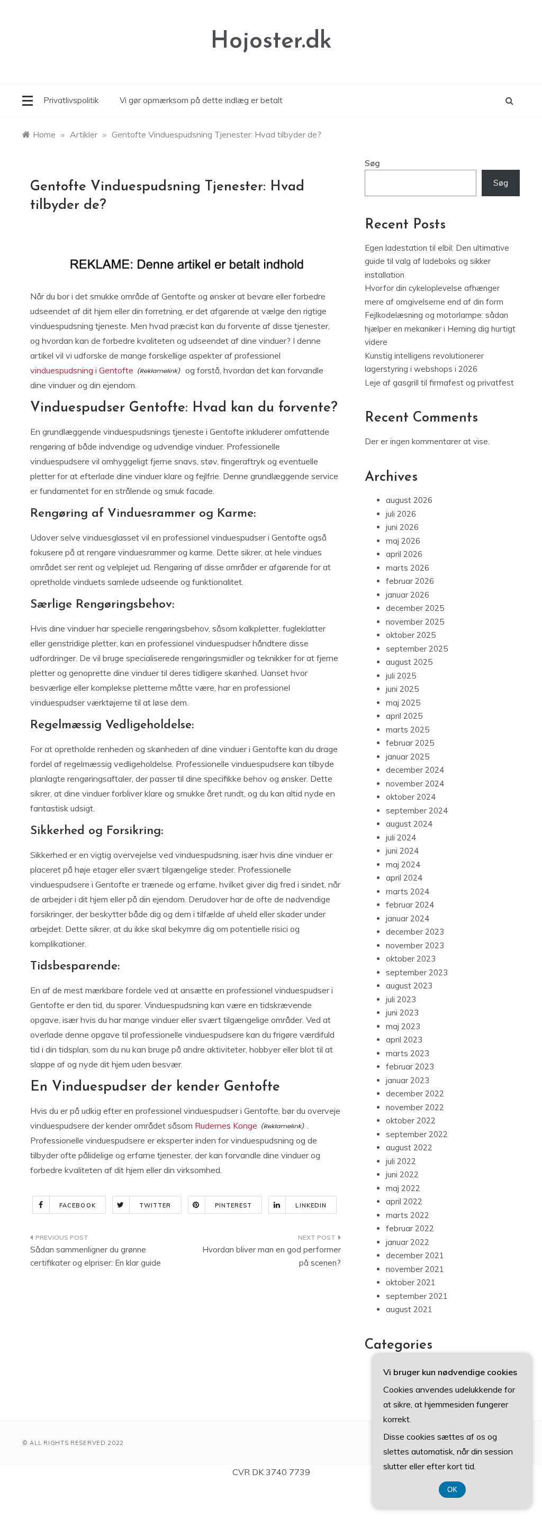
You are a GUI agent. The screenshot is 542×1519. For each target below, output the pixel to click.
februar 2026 (410, 581)
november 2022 (415, 1107)
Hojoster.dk (271, 41)
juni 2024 (402, 851)
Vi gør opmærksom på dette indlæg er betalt (201, 100)
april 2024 (404, 878)
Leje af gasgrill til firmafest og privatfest (439, 383)
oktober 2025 (411, 635)
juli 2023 (401, 999)
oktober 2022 (411, 1120)
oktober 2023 (411, 959)
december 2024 (415, 770)
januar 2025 (407, 757)
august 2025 (409, 662)
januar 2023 (407, 1080)
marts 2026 (407, 568)
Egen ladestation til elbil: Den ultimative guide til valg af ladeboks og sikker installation (437, 261)
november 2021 (415, 1269)
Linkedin (311, 1205)
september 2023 (417, 972)
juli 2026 (401, 514)
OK (452, 1490)
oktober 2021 (411, 1282)
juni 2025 (402, 689)
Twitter (155, 1205)
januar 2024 (407, 918)
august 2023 (409, 986)
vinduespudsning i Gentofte (81, 370)
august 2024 (409, 824)
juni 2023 (402, 1013)
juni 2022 (402, 1174)
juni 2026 (402, 527)
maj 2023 (403, 1026)
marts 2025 (407, 730)
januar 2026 (407, 595)
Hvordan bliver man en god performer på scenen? (271, 1256)
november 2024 (415, 784)
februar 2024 (410, 905)
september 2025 (417, 649)
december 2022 (415, 1093)
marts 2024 (407, 891)
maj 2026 (403, 541)
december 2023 (415, 932)
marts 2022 (407, 1215)
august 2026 (409, 500)
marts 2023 (407, 1053)
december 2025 (415, 608)
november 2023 (415, 945)
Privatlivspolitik (70, 100)
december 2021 (415, 1255)
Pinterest (233, 1205)
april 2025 (404, 716)
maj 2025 (403, 703)
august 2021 (409, 1309)
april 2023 (404, 1040)
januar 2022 (407, 1242)
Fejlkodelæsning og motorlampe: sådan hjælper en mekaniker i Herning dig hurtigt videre (440, 328)
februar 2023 (410, 1067)
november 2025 (415, 622)
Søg (372, 163)
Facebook (77, 1205)
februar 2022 (410, 1228)
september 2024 (417, 811)
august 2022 (409, 1147)
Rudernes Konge (226, 1125)
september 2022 (417, 1134)
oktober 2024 (411, 797)
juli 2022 (401, 1161)
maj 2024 (403, 864)
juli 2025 (401, 676)
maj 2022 (403, 1188)
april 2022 (404, 1201)
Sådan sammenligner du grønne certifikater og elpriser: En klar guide (95, 1256)
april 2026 (404, 554)
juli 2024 (401, 837)
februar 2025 (410, 743)
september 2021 (417, 1296)
